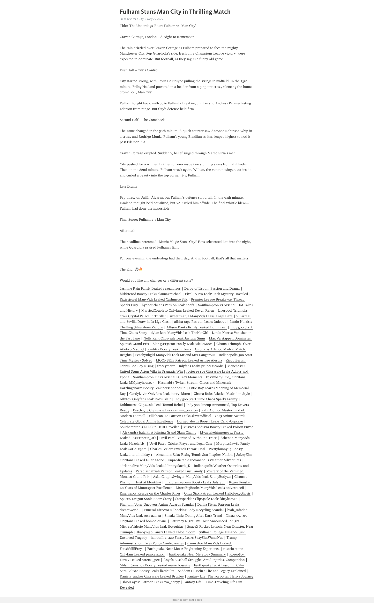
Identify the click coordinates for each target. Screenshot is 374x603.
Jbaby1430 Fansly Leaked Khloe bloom (166, 532)
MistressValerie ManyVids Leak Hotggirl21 (151, 526)
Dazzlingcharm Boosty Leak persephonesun (152, 388)
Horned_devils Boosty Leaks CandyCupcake (210, 421)
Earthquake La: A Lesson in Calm (219, 565)
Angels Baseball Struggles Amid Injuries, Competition (204, 560)
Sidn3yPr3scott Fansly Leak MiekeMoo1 (183, 344)
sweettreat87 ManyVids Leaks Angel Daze (201, 316)
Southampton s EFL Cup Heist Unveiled (150, 427)
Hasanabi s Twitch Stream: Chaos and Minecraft (194, 382)
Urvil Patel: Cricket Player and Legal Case (181, 443)
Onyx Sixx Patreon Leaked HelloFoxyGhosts (217, 493)
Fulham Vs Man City (132, 19)
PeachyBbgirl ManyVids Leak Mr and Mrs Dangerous (175, 355)
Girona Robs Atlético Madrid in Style (222, 393)
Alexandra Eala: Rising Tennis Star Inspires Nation (194, 454)
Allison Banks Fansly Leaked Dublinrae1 (197, 327)
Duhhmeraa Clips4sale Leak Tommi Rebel (151, 405)
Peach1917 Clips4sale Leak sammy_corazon (165, 410)
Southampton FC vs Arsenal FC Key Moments (167, 377)
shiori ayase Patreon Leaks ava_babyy (151, 582)
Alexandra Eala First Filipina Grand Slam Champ (159, 432)
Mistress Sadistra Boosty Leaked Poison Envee (218, 427)
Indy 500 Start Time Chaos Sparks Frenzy (206, 399)
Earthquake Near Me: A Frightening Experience (183, 549)
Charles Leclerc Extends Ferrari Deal (177, 449)
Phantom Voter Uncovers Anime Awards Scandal (157, 504)
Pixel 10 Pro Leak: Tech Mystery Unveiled (216, 294)
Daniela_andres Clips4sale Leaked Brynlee (152, 576)
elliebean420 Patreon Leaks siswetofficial (180, 416)
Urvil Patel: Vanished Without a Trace (188, 438)
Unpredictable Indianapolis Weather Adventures (204, 460)
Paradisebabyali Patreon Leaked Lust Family (169, 471)
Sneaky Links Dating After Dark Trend (193, 515)
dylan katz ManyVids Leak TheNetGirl (179, 333)
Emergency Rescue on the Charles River (150, 493)
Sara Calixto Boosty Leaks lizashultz (147, 571)
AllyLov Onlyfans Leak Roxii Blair (145, 399)
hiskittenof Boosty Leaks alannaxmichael (150, 294)
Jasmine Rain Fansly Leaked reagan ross (150, 288)
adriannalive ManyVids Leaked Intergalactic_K (155, 466)
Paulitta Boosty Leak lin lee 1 (169, 349)
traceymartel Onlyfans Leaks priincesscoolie (190, 366)
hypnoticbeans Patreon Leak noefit (168, 305)
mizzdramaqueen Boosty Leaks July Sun (195, 482)
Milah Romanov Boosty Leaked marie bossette (155, 565)
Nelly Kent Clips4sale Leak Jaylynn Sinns (174, 338)
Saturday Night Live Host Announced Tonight (204, 521)
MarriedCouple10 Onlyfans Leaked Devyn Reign (177, 310)
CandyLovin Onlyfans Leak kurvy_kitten (159, 393)
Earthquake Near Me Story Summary (197, 554)
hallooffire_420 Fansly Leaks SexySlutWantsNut (187, 537)
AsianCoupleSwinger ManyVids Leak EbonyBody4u (192, 476)
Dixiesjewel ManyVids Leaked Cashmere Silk (153, 299)
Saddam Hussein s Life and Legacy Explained (212, 571)
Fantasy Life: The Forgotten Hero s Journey (220, 576)
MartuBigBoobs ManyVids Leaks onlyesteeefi (210, 488)
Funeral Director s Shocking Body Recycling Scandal (184, 510)
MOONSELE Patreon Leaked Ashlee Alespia (189, 360)
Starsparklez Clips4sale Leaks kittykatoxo (206, 499)
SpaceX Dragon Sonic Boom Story (146, 499)
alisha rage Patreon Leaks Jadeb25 (200, 321)
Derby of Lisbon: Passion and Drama (212, 288)
